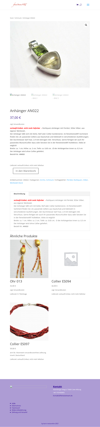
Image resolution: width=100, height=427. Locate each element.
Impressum (16, 408)
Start (12, 18)
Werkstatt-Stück (16, 183)
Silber (85, 180)
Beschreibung (19, 194)
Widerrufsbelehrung (19, 410)
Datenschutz (16, 406)
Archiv (42, 180)
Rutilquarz (78, 180)
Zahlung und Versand (19, 412)
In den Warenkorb (26, 171)
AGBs (13, 403)
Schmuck (18, 18)
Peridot (70, 180)
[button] (86, 25)
